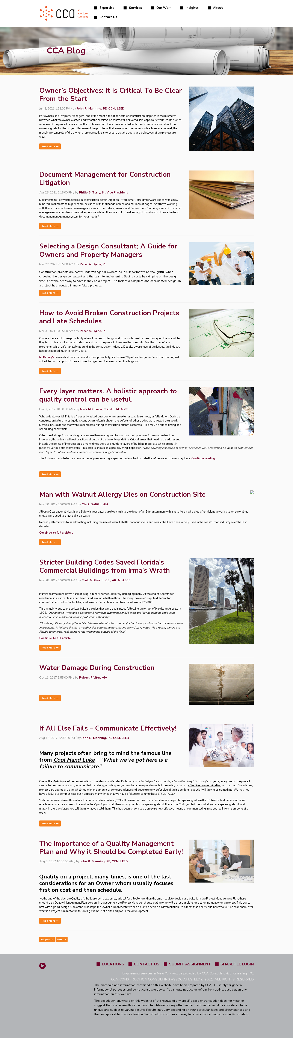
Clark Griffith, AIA (95, 504)
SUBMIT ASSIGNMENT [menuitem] (190, 964)
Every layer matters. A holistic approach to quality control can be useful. (108, 395)
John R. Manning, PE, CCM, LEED (100, 109)
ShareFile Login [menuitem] (237, 964)
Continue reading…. (204, 458)
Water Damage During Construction (97, 667)
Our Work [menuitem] (163, 8)
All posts (47, 939)
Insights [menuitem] (192, 8)
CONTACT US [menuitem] (146, 964)
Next (60, 939)
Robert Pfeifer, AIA (93, 678)
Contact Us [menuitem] (108, 17)
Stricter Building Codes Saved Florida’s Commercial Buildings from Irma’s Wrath (104, 566)
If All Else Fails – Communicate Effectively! (108, 728)
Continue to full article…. (56, 638)
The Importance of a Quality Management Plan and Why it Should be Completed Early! (111, 847)
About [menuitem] (218, 8)
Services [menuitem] (135, 8)
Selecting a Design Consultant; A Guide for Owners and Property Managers (108, 250)
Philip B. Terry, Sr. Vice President (103, 192)
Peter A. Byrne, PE (93, 264)
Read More (48, 146)
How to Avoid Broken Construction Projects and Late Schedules (109, 317)
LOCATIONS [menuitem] (113, 964)
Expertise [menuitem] (107, 8)
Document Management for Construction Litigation (105, 178)
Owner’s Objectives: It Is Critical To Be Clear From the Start (110, 94)
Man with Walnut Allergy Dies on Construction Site (122, 494)
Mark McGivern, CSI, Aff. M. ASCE (104, 409)
